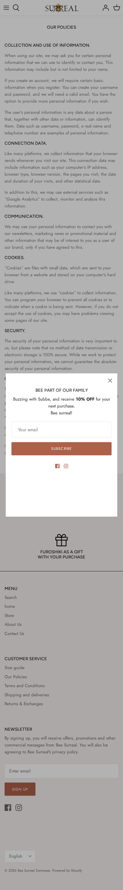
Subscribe (61, 448)
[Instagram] (66, 466)
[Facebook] (57, 466)
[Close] (110, 380)
